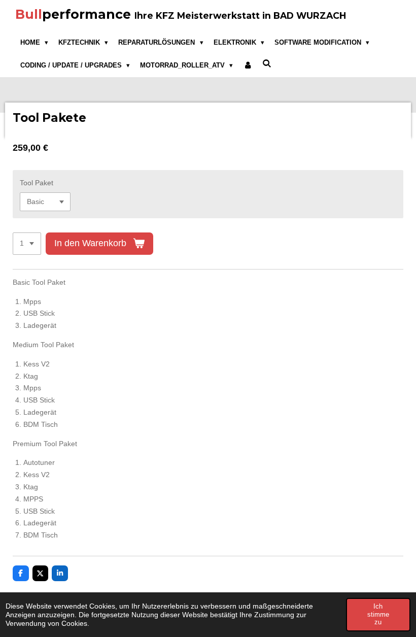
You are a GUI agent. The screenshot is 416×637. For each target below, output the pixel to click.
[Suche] (267, 64)
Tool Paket (36, 183)
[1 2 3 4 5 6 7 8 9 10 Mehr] (27, 243)
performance (180, 14)
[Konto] (247, 65)
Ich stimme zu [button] (378, 614)
